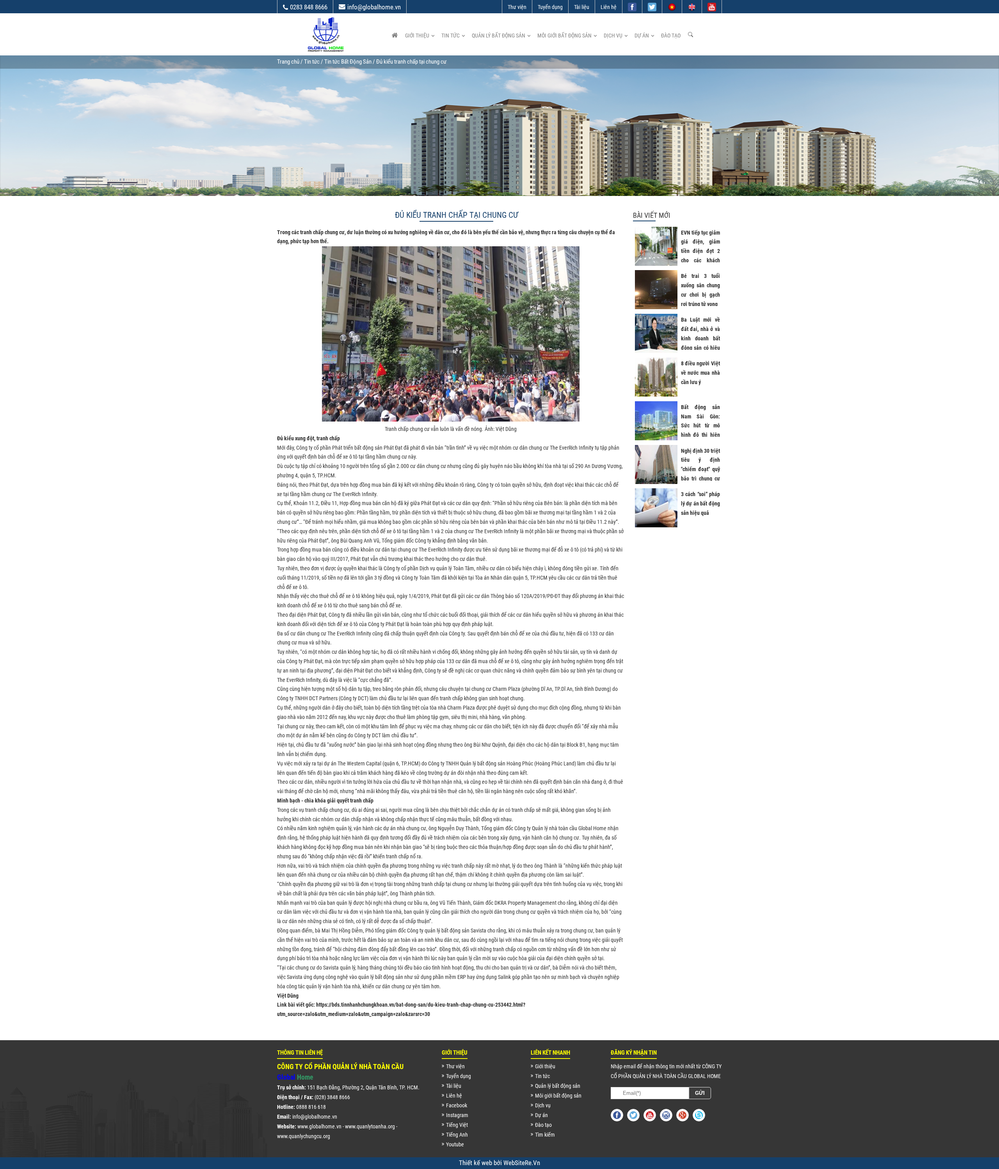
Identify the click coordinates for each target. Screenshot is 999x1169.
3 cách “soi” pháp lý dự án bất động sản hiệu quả (700, 503)
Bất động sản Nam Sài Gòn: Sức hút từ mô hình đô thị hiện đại (700, 425)
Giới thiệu (417, 35)
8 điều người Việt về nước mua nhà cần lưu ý (700, 372)
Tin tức (450, 35)
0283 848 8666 (308, 7)
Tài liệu (581, 7)
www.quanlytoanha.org (370, 1126)
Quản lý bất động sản (498, 35)
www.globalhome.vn (319, 1126)
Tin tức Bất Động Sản (348, 61)
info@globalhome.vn (374, 7)
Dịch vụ (613, 35)
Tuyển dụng (550, 7)
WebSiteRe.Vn (521, 1163)
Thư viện (517, 7)
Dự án (642, 35)
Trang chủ (288, 61)
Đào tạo (671, 35)
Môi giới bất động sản (564, 35)
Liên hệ (609, 7)
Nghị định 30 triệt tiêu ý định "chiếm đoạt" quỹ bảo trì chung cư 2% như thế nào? (700, 469)
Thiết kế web (476, 1163)
